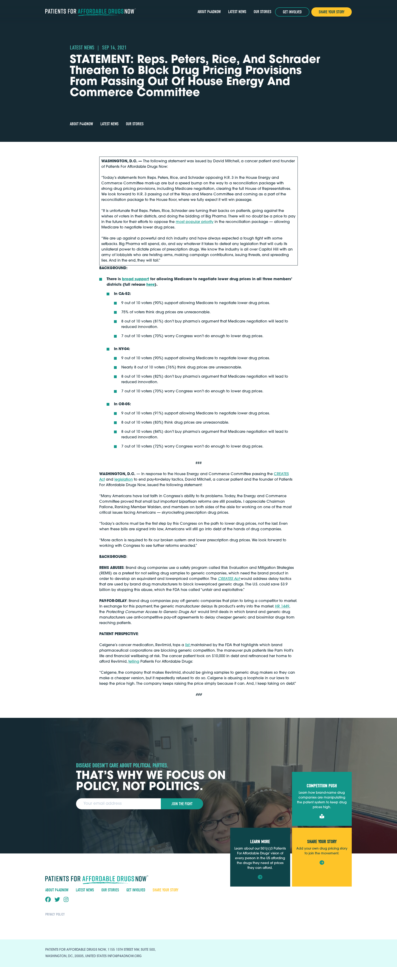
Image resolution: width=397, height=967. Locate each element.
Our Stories (262, 11)
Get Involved (292, 12)
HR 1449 (282, 606)
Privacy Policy (55, 914)
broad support (135, 279)
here (150, 285)
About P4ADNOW (209, 11)
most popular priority (194, 222)
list (188, 645)
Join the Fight (182, 804)
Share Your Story (331, 12)
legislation (123, 480)
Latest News (237, 11)
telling (133, 662)
